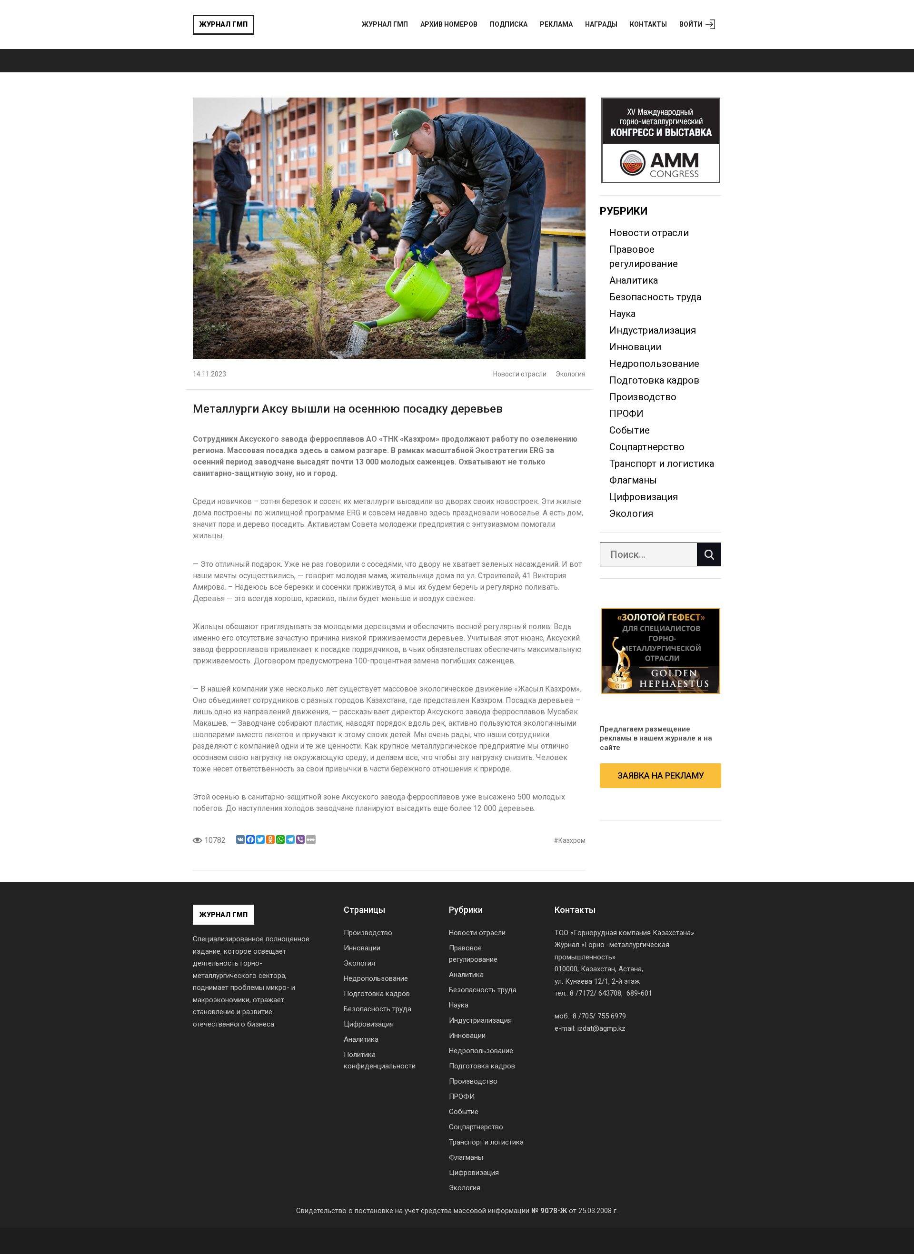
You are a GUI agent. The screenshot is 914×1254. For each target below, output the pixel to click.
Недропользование (654, 363)
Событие (629, 430)
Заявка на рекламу (660, 775)
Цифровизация (643, 497)
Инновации (635, 347)
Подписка (508, 24)
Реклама (556, 24)
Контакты (648, 24)
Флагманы (633, 480)
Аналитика (633, 280)
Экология (571, 374)
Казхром (572, 840)
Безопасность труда (655, 297)
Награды (601, 24)
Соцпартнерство (647, 447)
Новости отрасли (519, 374)
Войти (691, 24)
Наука (622, 313)
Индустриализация (652, 330)
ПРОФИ (626, 413)
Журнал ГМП (223, 24)
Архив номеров (448, 24)
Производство (642, 397)
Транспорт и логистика (661, 463)
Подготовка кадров (654, 380)
